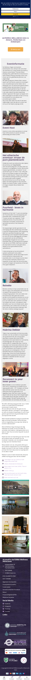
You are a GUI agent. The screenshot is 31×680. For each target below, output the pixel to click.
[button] (15, 617)
